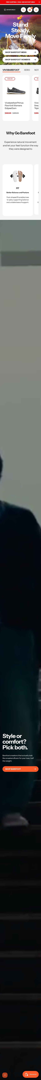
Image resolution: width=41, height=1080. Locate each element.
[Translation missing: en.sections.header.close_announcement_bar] (39, 2)
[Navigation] (36, 9)
